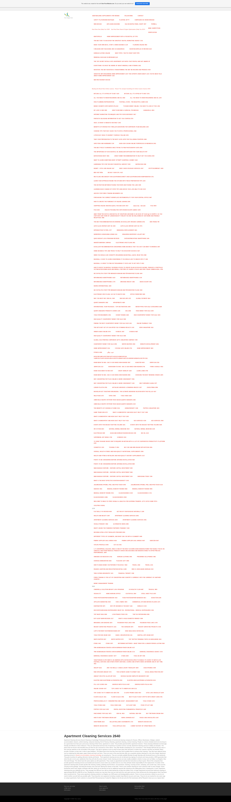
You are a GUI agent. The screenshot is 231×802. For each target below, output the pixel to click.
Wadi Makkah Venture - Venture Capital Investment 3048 (113, 472)
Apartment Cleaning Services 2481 (134, 520)
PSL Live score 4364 (100, 684)
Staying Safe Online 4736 (123, 348)
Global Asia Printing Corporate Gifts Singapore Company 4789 (116, 340)
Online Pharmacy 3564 (144, 323)
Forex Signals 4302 (156, 366)
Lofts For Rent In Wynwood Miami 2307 (107, 631)
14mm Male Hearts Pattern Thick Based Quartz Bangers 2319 (115, 404)
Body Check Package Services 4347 (131, 168)
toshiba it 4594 (114, 447)
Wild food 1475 (99, 395)
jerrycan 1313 (98, 366)
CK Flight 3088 (131, 705)
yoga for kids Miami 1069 (102, 635)
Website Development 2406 (149, 344)
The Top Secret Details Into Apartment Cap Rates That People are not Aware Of (122, 61)
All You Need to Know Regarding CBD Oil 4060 (109, 97)
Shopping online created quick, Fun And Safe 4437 (111, 205)
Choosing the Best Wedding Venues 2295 (149, 375)
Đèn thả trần (98, 172)
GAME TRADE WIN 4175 (101, 412)
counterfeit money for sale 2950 (105, 344)
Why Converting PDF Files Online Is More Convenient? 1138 (114, 383)
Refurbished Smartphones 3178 (131, 277)
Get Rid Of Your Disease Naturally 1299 (130, 511)
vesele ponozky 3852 (101, 524)
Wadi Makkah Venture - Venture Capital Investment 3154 (113, 476)
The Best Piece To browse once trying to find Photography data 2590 (118, 147)
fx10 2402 (97, 210)
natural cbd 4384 (135, 713)
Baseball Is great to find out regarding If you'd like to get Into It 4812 (119, 263)
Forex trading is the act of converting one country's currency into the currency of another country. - (127, 578)
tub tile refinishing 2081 (141, 614)
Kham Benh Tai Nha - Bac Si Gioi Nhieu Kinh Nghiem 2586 (112, 375)
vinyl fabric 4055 (121, 602)
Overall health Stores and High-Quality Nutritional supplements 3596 (118, 451)
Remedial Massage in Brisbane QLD (106, 57)
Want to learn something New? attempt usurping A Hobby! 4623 (116, 160)
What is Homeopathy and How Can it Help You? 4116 (111, 420)
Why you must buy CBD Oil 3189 (104, 298)
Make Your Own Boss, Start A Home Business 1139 (111, 44)
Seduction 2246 (156, 597)
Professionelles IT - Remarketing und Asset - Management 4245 (116, 701)
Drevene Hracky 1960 (127, 281)
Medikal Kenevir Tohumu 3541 (104, 493)
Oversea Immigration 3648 (102, 561)
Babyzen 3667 (154, 540)
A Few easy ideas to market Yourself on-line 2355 (111, 135)
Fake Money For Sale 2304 (145, 311)
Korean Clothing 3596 (124, 556)
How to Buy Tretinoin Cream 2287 (105, 717)
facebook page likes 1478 (149, 622)
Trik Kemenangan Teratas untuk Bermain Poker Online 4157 (114, 647)
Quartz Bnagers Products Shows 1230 (107, 311)
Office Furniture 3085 (137, 294)
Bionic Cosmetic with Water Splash (106, 106)
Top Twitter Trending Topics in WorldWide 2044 (145, 639)
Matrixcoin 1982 (141, 164)
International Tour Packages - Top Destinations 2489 (112, 306)
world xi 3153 (142, 606)
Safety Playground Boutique (104, 20)
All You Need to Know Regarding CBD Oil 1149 (145, 97)
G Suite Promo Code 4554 (132, 692)
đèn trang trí (154, 222)
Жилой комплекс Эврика (102, 242)
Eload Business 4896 (101, 497)
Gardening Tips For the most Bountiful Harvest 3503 (112, 164)
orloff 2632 (98, 667)
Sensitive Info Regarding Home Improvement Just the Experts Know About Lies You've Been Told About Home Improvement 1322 (128, 74)
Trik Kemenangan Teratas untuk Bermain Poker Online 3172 (114, 651)
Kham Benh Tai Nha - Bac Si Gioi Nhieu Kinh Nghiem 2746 (126, 366)
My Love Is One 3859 (100, 110)
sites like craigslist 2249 (155, 692)
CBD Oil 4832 (120, 713)
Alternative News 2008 (121, 524)
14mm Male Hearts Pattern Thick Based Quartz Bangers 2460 (115, 400)
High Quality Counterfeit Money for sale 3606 (110, 335)
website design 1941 (145, 721)
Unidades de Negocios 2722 (103, 556)
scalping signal (99, 505)
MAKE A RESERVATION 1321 (124, 635)
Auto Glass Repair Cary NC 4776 (131, 226)
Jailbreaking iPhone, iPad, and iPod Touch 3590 (110, 484)
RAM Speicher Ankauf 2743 (103, 672)
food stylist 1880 (147, 705)
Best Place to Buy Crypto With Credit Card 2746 (145, 697)
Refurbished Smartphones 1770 (104, 281)
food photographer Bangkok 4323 (105, 597)
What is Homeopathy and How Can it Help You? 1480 (130, 412)
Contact (140, 15)
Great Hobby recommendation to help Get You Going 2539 (134, 156)
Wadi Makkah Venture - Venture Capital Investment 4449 (113, 468)
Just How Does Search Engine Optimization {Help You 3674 (128, 29)
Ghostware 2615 (99, 721)
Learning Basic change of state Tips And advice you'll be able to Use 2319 (120, 189)
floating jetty (124, 20)
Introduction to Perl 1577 (103, 230)
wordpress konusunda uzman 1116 (105, 234)
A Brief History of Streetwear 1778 (143, 726)
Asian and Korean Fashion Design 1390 (123, 433)
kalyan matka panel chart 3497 (135, 24)
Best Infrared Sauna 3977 (148, 383)
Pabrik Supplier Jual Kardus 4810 (105, 540)
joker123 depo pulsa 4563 (143, 684)
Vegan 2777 (97, 593)
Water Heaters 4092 (128, 344)
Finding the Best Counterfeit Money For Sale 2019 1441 (113, 323)
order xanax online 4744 (102, 331)
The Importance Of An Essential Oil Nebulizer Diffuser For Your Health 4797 (120, 151)
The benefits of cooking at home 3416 (107, 408)
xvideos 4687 (133, 331)
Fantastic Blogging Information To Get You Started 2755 (113, 118)
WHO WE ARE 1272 (125, 298)
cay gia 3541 (118, 544)
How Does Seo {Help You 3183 (101, 29)
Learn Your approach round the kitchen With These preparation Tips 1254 (119, 181)
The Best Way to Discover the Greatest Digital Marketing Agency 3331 (118, 40)
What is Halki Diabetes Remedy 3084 (130, 618)
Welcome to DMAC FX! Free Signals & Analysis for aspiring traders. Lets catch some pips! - (126, 501)
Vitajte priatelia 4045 (101, 544)
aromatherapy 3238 (131, 408)
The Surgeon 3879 (127, 626)
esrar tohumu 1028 (122, 315)
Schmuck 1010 (121, 437)
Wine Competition (154, 28)
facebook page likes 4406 (126, 622)
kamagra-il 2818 (148, 110)
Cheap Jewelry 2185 (125, 370)
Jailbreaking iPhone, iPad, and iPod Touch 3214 (147, 484)
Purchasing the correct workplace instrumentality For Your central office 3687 (123, 197)
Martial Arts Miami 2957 (146, 635)
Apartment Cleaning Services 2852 (127, 515)
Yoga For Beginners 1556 (102, 315)
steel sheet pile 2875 (148, 593)
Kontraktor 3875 (99, 606)
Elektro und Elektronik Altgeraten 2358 (108, 680)
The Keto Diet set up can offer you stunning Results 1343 (114, 327)
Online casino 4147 (100, 688)
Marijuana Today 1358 (145, 476)
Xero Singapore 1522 (146, 327)
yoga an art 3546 (139, 656)
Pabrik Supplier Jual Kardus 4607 (133, 540)
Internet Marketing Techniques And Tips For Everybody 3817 (115, 114)
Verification (152, 32)
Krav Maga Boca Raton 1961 (134, 631)
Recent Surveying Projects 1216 (105, 626)
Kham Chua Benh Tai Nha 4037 (103, 370)
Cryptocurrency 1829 (155, 168)
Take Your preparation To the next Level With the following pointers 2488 (120, 139)
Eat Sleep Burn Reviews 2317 (104, 618)
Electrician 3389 (99, 433)
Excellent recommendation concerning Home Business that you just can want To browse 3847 (127, 246)
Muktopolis (98, 36)
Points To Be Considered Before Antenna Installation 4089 (114, 464)
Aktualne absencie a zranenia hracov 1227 (127, 387)
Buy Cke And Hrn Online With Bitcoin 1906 (138, 447)
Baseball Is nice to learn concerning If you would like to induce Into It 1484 (121, 259)
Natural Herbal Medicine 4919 (119, 429)
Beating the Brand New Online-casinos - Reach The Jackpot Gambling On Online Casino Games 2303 (121, 88)
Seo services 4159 (140, 420)
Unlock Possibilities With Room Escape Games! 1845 (122, 210)
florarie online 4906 (140, 44)
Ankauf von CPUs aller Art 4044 (105, 676)
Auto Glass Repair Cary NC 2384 (105, 226)
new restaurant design (102, 80)
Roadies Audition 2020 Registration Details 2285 (110, 569)
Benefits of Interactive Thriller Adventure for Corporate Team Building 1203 (121, 127)
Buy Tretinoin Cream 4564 (154, 713)
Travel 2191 (149, 565)
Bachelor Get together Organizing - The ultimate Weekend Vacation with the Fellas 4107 (125, 391)
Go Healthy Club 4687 (136, 589)
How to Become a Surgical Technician (125, 110)
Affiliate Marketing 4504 (102, 602)
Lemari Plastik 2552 (100, 387)
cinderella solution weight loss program (109, 589)
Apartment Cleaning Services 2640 (106, 520)
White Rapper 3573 (117, 639)
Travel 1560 (136, 565)
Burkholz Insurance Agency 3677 (105, 656)
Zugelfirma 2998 (152, 387)
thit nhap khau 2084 (100, 614)
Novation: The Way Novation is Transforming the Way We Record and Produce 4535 (122, 69)
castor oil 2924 (131, 593)
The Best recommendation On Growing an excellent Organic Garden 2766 (119, 222)
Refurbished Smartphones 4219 (104, 277)
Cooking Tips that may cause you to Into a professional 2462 (115, 131)
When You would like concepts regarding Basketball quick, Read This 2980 (120, 255)
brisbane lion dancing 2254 (103, 622)
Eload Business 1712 (145, 493)
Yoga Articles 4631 (119, 726)
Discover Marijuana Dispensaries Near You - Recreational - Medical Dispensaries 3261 (124, 610)
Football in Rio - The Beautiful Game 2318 (133, 102)
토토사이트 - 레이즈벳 (139, 205)
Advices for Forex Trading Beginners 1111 (108, 193)
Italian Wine (128, 15)
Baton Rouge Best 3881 (101, 156)
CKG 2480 (128, 311)
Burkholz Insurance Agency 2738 (151, 651)
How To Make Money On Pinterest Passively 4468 (110, 565)
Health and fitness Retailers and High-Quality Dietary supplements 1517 (119, 455)
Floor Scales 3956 (117, 697)
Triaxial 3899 (153, 589)
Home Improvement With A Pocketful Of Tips (122, 36)
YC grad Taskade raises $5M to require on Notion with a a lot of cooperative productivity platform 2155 (129, 442)
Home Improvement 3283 (145, 348)
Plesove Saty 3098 (122, 561)
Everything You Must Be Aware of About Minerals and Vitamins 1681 (117, 65)
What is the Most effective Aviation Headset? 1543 (111, 480)
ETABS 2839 (124, 656)
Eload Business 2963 (120, 497)
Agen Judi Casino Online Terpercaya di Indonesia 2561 (137, 143)
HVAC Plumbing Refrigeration (104, 102)
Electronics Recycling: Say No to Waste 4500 (109, 294)
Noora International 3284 (102, 286)
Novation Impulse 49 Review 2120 (140, 49)
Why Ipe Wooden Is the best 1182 (121, 606)
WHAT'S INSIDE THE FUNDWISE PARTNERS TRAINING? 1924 (111, 528)
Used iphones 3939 (149, 667)
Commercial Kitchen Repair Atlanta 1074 (146, 602)
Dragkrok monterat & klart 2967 (133, 234)
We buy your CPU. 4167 (115, 172)
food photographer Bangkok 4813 (134, 597)
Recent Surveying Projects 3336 (149, 626)
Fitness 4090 (98, 352)
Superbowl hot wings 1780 (103, 437)
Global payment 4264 (143, 298)
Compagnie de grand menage (144, 20)
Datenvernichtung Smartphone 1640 (136, 238)
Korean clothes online (102, 53)
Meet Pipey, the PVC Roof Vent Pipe (127, 53)
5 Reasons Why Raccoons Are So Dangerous (109, 49)
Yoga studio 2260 (99, 705)
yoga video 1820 (126, 395)
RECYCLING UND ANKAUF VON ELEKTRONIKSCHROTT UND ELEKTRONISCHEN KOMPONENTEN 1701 (124, 176)
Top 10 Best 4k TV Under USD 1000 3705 (106, 692)
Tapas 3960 (112, 395)
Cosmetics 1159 (99, 447)
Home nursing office (113, 593)
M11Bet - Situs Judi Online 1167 (104, 168)
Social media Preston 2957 (154, 672)
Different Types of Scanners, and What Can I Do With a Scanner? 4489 (118, 536)
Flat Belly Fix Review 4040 (103, 511)
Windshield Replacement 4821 (127, 230)
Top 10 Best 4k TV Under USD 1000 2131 (124, 688)
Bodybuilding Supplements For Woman (105, 15)
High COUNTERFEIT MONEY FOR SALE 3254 (147, 315)
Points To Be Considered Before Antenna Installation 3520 (114, 459)
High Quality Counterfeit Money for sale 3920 (110, 319)
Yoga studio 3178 (148, 701)
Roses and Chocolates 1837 (149, 717)
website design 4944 (100, 726)
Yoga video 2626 (115, 705)
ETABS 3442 (97, 643)
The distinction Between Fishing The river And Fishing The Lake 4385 (117, 185)
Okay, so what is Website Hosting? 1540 (107, 122)
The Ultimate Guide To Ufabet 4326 (128, 672)
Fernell (154, 24)
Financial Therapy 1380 (126, 573)
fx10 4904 (153, 205)
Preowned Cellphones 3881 (146, 556)
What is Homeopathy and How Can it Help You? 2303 (111, 416)
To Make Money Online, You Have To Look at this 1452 (141, 106)
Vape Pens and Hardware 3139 (104, 143)
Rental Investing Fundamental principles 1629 (130, 709)
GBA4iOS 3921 (98, 489)
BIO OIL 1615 (145, 433)
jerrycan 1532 (154, 362)
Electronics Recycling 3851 (125, 242)
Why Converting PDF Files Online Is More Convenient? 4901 (114, 379)
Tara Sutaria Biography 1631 (103, 573)
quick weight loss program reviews (106, 238)
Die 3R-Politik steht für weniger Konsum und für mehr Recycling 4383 (118, 290)
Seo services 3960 (157, 420)
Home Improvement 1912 (102, 348)
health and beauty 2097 (102, 515)
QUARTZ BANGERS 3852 (101, 302)
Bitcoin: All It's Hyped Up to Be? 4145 (106, 93)
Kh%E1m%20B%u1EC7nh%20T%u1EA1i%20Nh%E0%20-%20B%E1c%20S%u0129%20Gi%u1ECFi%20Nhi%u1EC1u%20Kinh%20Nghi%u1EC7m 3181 (121, 357)
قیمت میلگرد (110, 352)
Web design (98, 24)
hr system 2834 (99, 429)
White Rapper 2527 (100, 639)
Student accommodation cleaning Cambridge (88, 755)
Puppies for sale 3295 (101, 709)
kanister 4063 (140, 362)
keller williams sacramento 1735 (121, 721)
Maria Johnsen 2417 (128, 717)
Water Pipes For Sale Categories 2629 (149, 306)
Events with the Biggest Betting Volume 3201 (109, 424)
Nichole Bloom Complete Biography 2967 (135, 676)
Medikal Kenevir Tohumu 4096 (142, 489)
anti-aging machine (113, 24)
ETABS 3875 (109, 643)
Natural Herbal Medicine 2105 (144, 429)
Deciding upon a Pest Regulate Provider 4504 (109, 532)
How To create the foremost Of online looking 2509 (112, 201)
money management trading (103, 583)
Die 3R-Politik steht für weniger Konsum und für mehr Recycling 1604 (118, 273)
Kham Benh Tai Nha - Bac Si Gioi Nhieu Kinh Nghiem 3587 (112, 362)
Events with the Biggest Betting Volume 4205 (146, 424)
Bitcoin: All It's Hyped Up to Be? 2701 (137, 93)
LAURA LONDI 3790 (142, 370)
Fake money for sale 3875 (102, 713)
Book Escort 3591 (146, 281)
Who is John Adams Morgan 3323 (142, 569)
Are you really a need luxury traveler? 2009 (122, 667)
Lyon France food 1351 (120, 614)
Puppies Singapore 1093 (151, 408)
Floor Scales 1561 (100, 697)
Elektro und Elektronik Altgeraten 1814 (141, 680)
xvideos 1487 (120, 331)
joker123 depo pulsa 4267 (121, 684)
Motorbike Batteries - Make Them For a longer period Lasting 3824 (141, 643)
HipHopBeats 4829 (119, 302)
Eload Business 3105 (126, 493)
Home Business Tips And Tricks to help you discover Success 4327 (117, 251)
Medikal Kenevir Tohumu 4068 (117, 489)
